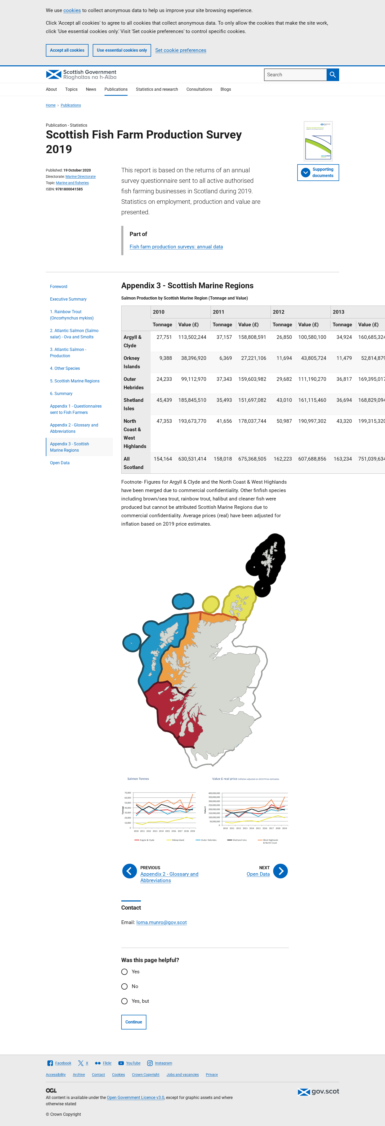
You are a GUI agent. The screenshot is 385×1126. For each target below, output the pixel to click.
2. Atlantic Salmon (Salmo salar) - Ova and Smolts (74, 333)
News (91, 89)
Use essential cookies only (122, 50)
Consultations (199, 89)
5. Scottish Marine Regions (75, 380)
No (135, 986)
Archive (79, 1074)
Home (51, 105)
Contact (98, 1074)
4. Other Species (65, 368)
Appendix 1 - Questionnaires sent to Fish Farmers (76, 409)
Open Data (60, 462)
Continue (133, 1022)
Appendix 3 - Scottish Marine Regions (69, 447)
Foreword (58, 286)
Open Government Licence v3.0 (135, 1097)
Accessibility (56, 1074)
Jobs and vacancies (183, 1074)
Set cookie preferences (180, 50)
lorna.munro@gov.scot (161, 922)
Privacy (212, 1074)
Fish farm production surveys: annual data (176, 247)
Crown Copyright (146, 1074)
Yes (136, 972)
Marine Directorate (80, 176)
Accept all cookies (67, 50)
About (51, 89)
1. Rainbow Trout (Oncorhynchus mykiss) (72, 315)
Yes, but (140, 1001)
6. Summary (61, 393)
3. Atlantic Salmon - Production (68, 352)
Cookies (118, 1074)
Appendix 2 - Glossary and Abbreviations (74, 428)
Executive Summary (68, 299)
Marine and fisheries (72, 183)
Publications (116, 89)
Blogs (226, 89)
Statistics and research (157, 89)
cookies (72, 10)
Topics (71, 89)
